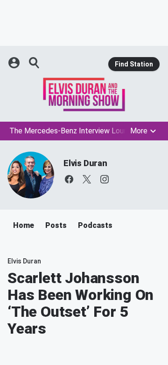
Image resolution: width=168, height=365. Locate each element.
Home (23, 225)
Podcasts (95, 225)
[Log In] (14, 62)
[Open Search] (34, 62)
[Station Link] (84, 94)
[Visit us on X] (86, 179)
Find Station (134, 64)
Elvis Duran (85, 163)
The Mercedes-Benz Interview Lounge (72, 130)
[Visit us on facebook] (69, 179)
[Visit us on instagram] (104, 179)
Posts (56, 225)
